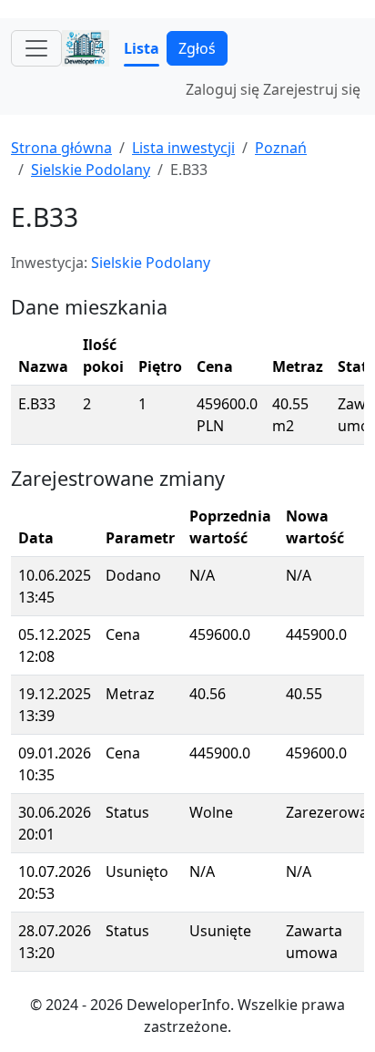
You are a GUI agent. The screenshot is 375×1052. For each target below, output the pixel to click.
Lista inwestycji (183, 148)
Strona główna (61, 148)
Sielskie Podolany (90, 170)
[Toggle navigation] (36, 48)
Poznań (281, 148)
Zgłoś (197, 48)
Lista (141, 48)
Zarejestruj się (311, 89)
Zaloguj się (222, 89)
